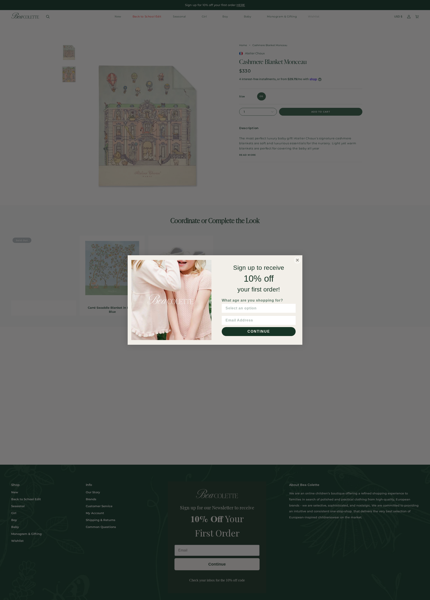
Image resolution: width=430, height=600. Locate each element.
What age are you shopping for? (252, 300)
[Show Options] (291, 308)
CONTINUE (258, 331)
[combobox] (257, 308)
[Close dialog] (297, 260)
